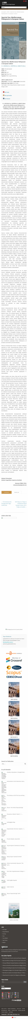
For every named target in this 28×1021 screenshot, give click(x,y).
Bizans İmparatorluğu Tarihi (13, 893)
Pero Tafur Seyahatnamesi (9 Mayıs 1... (16, 871)
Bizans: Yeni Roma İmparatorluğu (15, 807)
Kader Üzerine (10, 887)
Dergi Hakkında (6, 931)
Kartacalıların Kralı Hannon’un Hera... (16, 781)
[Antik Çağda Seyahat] (3, 882)
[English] (26, 1)
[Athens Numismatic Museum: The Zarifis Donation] (3, 866)
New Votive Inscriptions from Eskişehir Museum (12, 972)
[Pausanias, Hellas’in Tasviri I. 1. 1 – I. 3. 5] (3, 817)
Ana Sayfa (5, 929)
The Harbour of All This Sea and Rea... (16, 795)
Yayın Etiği (14, 1010)
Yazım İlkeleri (5, 938)
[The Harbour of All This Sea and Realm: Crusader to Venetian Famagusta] (3, 800)
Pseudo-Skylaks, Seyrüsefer (13, 839)
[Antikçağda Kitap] (3, 824)
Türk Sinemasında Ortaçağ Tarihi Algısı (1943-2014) (6, 503)
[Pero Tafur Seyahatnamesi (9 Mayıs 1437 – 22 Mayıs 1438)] (3, 874)
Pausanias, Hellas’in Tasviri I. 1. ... (15, 814)
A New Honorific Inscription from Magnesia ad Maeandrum (14, 975)
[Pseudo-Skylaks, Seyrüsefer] (3, 840)
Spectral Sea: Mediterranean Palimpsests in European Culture (12, 18)
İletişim (4, 942)
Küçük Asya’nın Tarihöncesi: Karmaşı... (16, 845)
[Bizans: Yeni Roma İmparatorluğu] (3, 809)
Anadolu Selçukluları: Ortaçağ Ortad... (16, 772)
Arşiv (4, 936)
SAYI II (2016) (14, 718)
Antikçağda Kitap (11, 822)
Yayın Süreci (5, 940)
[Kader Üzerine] (3, 888)
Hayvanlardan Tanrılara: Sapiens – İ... (16, 829)
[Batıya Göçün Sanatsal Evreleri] (3, 858)
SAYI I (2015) (14, 699)
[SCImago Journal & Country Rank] (14, 629)
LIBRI (4, 2)
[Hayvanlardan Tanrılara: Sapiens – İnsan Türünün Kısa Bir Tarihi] (3, 832)
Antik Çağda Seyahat (12, 880)
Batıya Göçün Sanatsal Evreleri (14, 856)
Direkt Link (16, 492)
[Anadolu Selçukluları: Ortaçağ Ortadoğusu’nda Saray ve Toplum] (3, 775)
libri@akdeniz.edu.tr (8, 642)
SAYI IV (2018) (14, 756)
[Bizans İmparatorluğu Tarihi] (3, 895)
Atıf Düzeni (7, 98)
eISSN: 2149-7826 (14, 920)
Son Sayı (4, 933)
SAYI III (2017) (14, 737)
